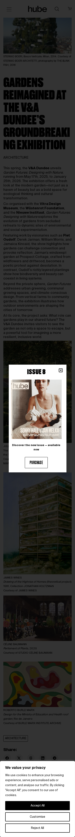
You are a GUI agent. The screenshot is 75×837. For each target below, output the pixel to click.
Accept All (38, 805)
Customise (37, 816)
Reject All (37, 828)
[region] (37, 799)
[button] (60, 370)
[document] (37, 418)
